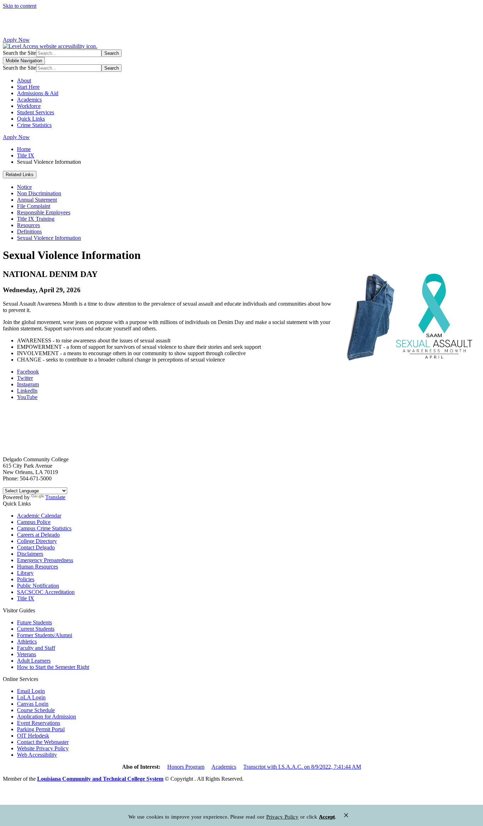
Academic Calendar (39, 516)
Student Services (35, 112)
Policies (25, 579)
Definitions (29, 232)
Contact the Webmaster (43, 742)
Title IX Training (35, 219)
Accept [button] (327, 817)
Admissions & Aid (37, 93)
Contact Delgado (36, 547)
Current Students (35, 629)
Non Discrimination (39, 193)
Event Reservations (38, 723)
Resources (28, 225)
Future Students (34, 622)
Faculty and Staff (36, 648)
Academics (29, 100)
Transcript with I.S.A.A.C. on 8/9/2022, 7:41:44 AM (302, 767)
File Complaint (33, 206)
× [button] (346, 815)
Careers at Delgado (38, 535)
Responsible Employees (43, 212)
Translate (55, 497)
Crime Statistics (34, 125)
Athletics (27, 642)
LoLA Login (31, 697)
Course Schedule (36, 710)
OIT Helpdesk (33, 736)
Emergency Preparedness (45, 560)
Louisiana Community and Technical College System (100, 779)
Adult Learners (34, 661)
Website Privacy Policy (43, 748)
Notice (24, 187)
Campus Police (34, 522)
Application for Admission (46, 717)
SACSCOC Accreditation (46, 592)
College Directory (37, 541)
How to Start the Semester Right (53, 667)
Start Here (28, 87)
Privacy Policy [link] (282, 817)
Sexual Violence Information (49, 238)
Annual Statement (37, 200)
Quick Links (31, 119)
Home (24, 149)
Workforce (29, 106)
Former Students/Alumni (44, 635)
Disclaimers (30, 554)
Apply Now (16, 40)
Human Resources (37, 567)
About (24, 80)
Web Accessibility (37, 755)
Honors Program (185, 767)
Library (25, 573)
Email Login (31, 691)
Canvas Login (32, 704)
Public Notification (38, 586)
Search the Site (19, 53)
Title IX (25, 155)
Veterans (26, 654)
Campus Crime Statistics (44, 528)
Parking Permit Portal (41, 729)
